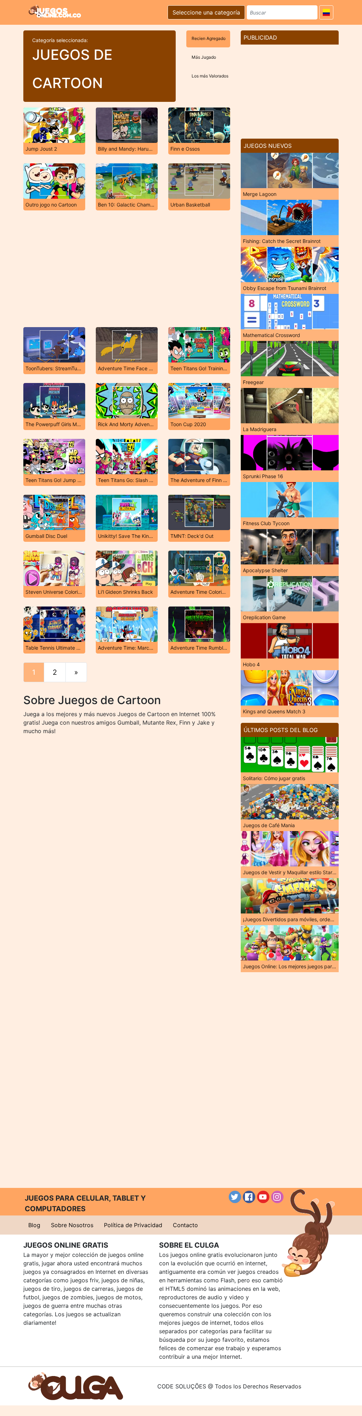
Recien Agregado (209, 38)
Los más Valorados (210, 76)
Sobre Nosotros (72, 1225)
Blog (34, 1225)
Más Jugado (204, 57)
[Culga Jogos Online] (75, 1385)
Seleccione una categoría (206, 12)
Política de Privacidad (133, 1225)
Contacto (185, 1225)
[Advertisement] (126, 268)
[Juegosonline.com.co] (55, 11)
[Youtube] (263, 1197)
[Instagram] (277, 1197)
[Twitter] (235, 1197)
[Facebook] (249, 1197)
